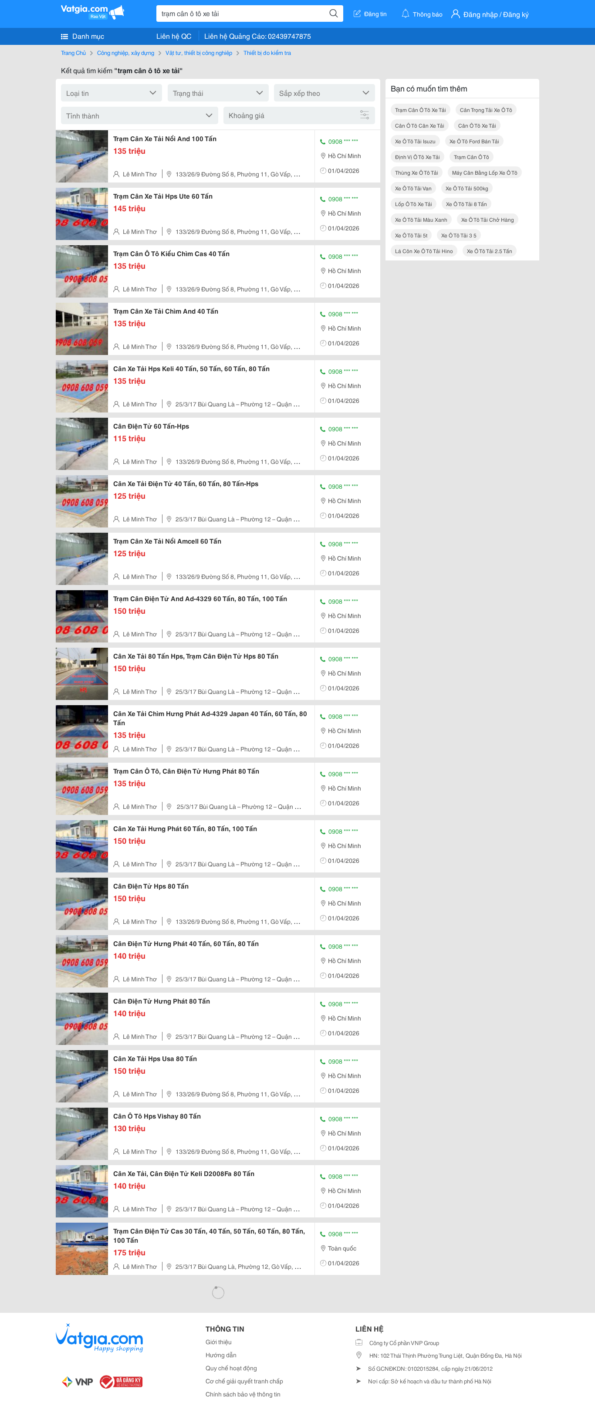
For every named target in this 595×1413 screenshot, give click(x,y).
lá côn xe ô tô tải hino (424, 250)
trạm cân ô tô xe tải (420, 109)
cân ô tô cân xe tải (419, 125)
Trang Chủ (73, 52)
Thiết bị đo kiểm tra (267, 52)
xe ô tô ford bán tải (474, 141)
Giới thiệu (219, 1341)
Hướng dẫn (221, 1354)
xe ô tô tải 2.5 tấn (489, 250)
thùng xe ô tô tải (416, 172)
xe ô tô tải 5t (411, 235)
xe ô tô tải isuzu (415, 141)
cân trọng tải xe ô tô (486, 109)
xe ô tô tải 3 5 (459, 235)
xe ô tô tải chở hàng (487, 219)
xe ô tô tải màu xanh (421, 219)
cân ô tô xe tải (477, 125)
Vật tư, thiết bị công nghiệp (199, 52)
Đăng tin (375, 13)
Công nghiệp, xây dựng (125, 52)
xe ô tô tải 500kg (467, 188)
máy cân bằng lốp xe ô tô (484, 172)
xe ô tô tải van (413, 188)
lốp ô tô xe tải (413, 203)
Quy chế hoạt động (231, 1367)
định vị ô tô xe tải (417, 156)
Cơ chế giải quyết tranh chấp (244, 1380)
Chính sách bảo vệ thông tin (243, 1393)
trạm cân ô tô (471, 156)
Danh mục (87, 35)
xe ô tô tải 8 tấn (466, 203)
